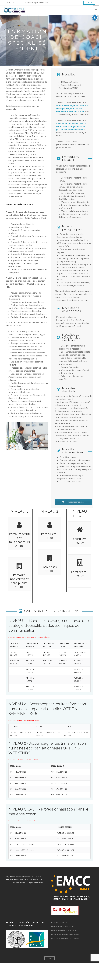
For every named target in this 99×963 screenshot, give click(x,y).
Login (89, 3)
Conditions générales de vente (65, 934)
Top (49, 958)
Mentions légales (59, 923)
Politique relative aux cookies (65, 930)
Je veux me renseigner (74, 502)
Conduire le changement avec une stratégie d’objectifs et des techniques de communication (72, 108)
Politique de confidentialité (64, 927)
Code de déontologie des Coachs (66, 938)
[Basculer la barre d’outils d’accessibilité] (95, 17)
